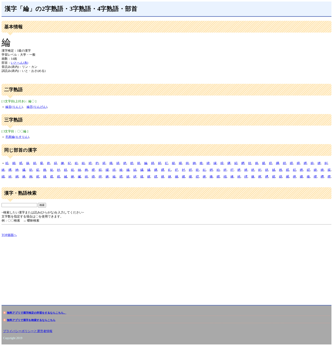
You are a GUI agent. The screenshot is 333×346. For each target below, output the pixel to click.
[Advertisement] (117, 268)
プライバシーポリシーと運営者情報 (27, 331)
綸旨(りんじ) (14, 106)
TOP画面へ (9, 235)
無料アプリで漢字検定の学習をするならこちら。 (36, 312)
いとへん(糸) (19, 62)
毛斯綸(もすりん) (17, 137)
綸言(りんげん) (37, 106)
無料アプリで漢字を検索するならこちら (31, 320)
